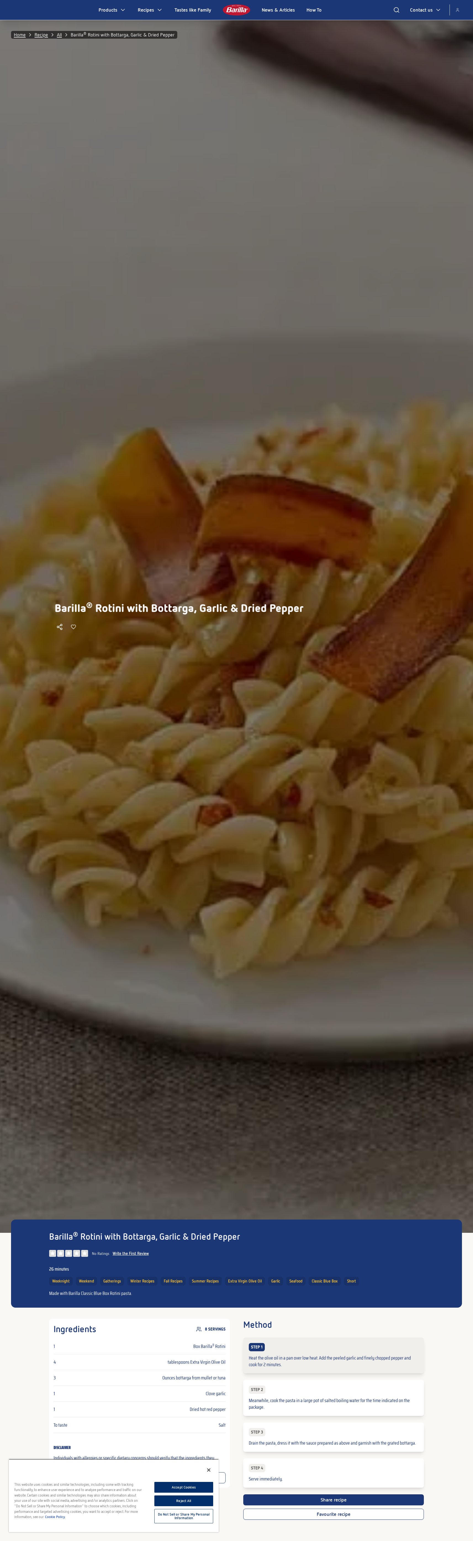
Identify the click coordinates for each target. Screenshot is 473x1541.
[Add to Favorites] (73, 627)
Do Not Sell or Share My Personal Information (184, 1516)
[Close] (209, 1470)
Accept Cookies (184, 1487)
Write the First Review (131, 1253)
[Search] (396, 9)
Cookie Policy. (55, 1517)
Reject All (183, 1501)
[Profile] (457, 10)
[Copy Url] (60, 627)
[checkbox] (333, 1355)
